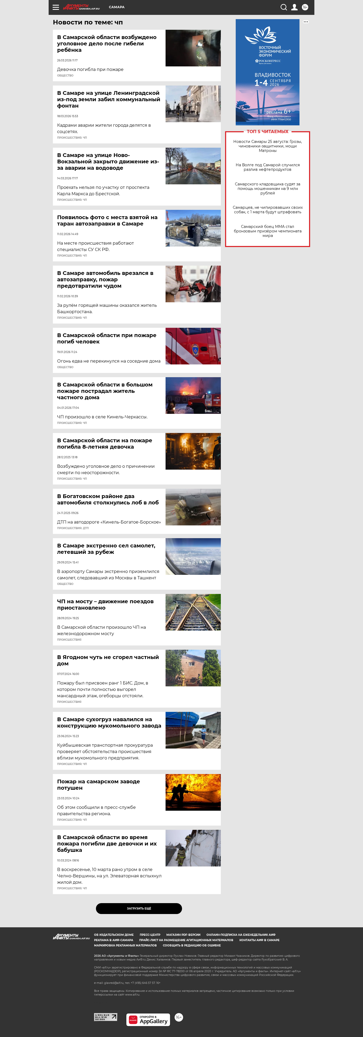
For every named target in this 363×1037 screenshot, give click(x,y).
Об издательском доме (114, 935)
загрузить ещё (139, 908)
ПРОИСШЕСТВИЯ (69, 640)
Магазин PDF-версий (183, 935)
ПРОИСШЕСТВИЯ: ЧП (72, 138)
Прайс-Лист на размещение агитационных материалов (186, 940)
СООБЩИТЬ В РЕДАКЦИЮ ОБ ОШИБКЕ (192, 945)
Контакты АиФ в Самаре (259, 940)
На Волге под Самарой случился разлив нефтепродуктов (268, 167)
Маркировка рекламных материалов (125, 945)
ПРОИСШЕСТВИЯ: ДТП (73, 528)
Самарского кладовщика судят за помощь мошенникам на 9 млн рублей (267, 189)
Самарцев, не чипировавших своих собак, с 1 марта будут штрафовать (268, 209)
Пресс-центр (150, 935)
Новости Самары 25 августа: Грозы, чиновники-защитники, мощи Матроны (267, 146)
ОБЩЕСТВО (65, 75)
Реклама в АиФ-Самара (113, 940)
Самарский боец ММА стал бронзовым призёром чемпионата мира (268, 231)
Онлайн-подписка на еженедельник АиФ (241, 935)
